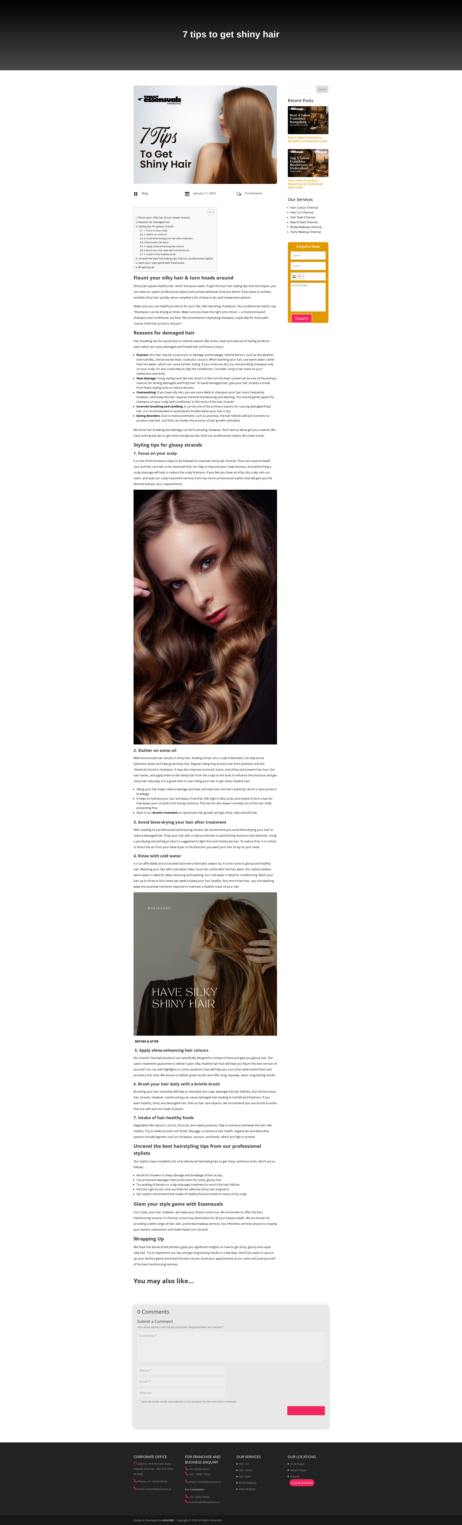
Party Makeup (247, 1489)
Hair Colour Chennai (304, 208)
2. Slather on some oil (155, 234)
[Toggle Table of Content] (209, 212)
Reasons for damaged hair (154, 222)
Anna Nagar (297, 1464)
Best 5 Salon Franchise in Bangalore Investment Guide (307, 139)
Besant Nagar (298, 1470)
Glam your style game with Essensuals (161, 263)
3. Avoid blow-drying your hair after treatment (168, 238)
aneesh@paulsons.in (158, 1489)
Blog (145, 193)
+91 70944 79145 (157, 1481)
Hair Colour (246, 1470)
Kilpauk (294, 1476)
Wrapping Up (146, 267)
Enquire (301, 318)
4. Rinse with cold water (156, 242)
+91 (191, 1469)
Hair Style (244, 1476)
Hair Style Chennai (302, 217)
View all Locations (302, 1482)
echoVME (168, 1520)
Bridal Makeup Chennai (306, 227)
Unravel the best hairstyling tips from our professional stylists (175, 258)
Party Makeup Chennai (305, 232)
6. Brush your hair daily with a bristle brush (166, 250)
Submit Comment (306, 1410)
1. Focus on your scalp (155, 230)
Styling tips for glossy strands (156, 226)
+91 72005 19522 (199, 1474)
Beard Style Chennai (304, 222)
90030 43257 (202, 1469)
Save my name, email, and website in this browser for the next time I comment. (189, 1401)
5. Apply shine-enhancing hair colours (164, 246)
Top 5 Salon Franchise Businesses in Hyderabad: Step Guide (305, 183)
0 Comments (253, 193)
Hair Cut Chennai (301, 212)
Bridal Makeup (248, 1482)
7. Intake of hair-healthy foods (160, 254)
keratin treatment (165, 813)
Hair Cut (244, 1464)
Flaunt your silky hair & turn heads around (164, 217)
